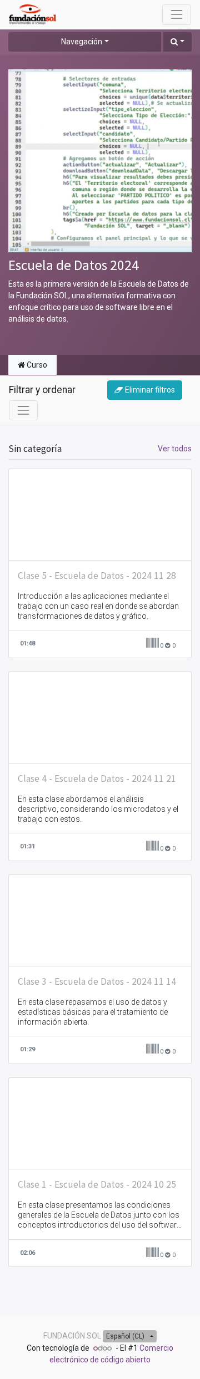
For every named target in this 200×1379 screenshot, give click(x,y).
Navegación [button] (81, 41)
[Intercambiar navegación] (23, 410)
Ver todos (175, 448)
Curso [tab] (36, 364)
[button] (177, 42)
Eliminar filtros (150, 389)
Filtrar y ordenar (42, 389)
